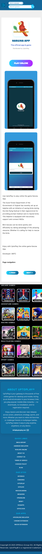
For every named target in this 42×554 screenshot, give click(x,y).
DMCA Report (21, 442)
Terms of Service (21, 460)
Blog (21, 467)
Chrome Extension (21, 521)
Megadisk (21, 494)
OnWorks (21, 480)
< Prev (12, 273)
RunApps (21, 505)
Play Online (21, 63)
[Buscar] (32, 6)
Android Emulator (21, 446)
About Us (21, 453)
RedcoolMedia (21, 491)
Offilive (21, 487)
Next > (30, 273)
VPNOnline (21, 498)
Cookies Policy (21, 464)
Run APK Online (21, 449)
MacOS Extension (21, 524)
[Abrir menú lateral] (3, 5)
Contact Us (21, 457)
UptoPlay (21, 483)
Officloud (21, 509)
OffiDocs (21, 476)
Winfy (21, 501)
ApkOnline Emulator (21, 517)
